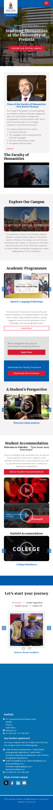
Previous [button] (4, 289)
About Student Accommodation (27, 471)
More (9, 148)
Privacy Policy (43, 799)
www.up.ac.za (11, 730)
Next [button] (49, 289)
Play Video (23, 648)
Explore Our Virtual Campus (27, 48)
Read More (26, 328)
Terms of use (30, 802)
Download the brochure (26, 373)
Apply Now (26, 352)
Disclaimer (21, 802)
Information (29, 648)
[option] (26, 289)
